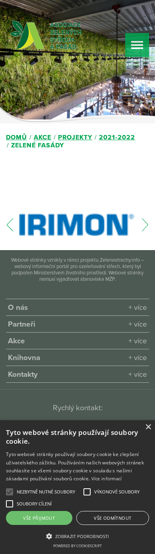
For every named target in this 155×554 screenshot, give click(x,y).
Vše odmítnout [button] (112, 518)
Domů (16, 137)
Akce (42, 137)
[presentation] (10, 228)
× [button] (148, 427)
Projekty (75, 137)
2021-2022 (117, 137)
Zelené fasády (37, 145)
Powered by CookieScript (77, 545)
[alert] (77, 487)
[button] (46, 492)
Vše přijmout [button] (39, 518)
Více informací (106, 479)
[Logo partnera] (77, 224)
